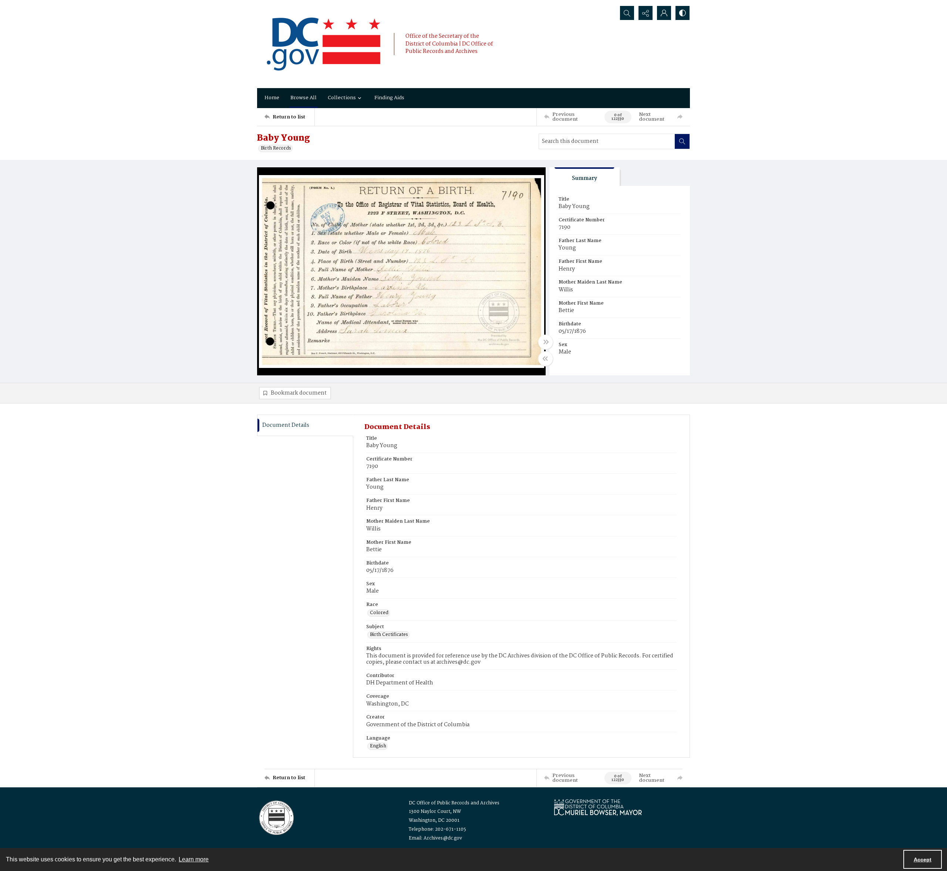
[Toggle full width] (545, 342)
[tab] (584, 176)
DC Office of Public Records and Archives (454, 803)
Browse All (303, 98)
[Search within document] (682, 141)
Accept (922, 859)
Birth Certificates (389, 635)
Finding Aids (389, 98)
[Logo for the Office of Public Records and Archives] (275, 816)
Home (271, 98)
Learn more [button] (194, 859)
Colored (379, 613)
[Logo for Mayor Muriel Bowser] (598, 807)
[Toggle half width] (545, 358)
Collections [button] (342, 98)
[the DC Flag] (323, 44)
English (378, 746)
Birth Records (276, 148)
